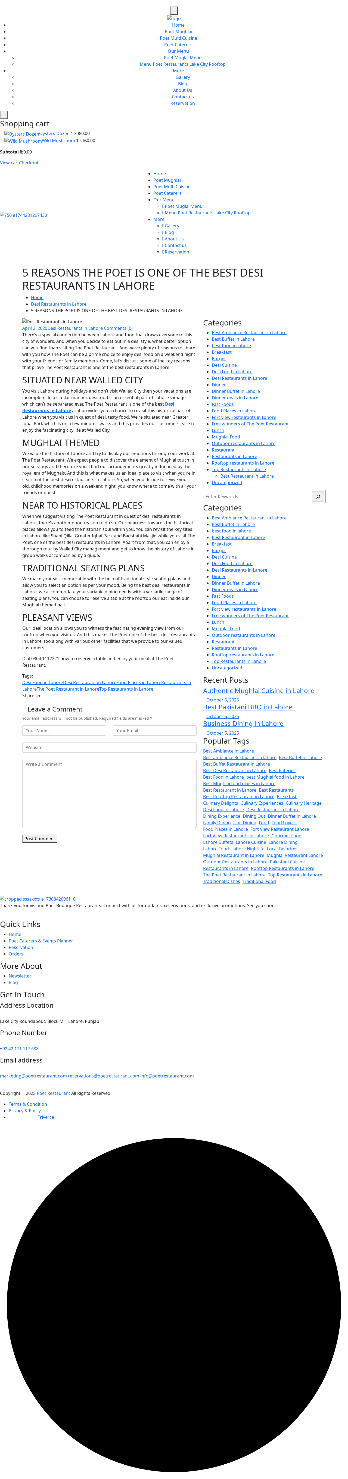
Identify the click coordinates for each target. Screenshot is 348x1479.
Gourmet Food (286, 836)
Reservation (182, 103)
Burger (219, 359)
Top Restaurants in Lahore (126, 689)
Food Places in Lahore (138, 682)
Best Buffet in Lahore (233, 339)
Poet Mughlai (178, 32)
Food (264, 823)
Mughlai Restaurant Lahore (295, 855)
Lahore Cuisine (251, 842)
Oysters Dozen (55, 133)
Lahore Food (216, 849)
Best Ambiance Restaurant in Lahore (249, 333)
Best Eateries (282, 770)
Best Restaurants (276, 790)
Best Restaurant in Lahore (247, 476)
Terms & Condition (28, 1104)
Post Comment (39, 839)
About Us (182, 90)
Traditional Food (259, 881)
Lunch (218, 430)
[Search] (318, 496)
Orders (16, 954)
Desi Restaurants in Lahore (58, 304)
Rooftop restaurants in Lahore (243, 463)
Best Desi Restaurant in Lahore (234, 770)
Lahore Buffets (218, 842)
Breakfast (222, 352)
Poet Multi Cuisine (178, 38)
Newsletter (20, 976)
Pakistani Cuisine (287, 862)
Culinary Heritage (304, 803)
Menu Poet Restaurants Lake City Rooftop (183, 64)
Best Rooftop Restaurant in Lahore (238, 797)
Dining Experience (221, 816)
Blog (182, 84)
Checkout (29, 163)
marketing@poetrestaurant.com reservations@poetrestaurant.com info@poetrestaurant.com (97, 1076)
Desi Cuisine (224, 365)
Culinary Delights (220, 803)
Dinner (219, 385)
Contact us (183, 97)
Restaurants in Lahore (234, 456)
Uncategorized (227, 482)
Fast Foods (223, 404)
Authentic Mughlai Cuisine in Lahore (259, 690)
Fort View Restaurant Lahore (279, 829)
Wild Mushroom (59, 140)
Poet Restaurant (54, 1093)
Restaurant (223, 450)
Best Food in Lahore (223, 777)
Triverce (46, 1117)
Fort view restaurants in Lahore (244, 417)
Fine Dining (244, 823)
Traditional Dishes (221, 881)
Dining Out (254, 816)
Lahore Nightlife (248, 849)
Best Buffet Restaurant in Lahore (236, 764)
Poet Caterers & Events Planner (41, 941)
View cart (9, 163)
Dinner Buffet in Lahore (236, 391)
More (178, 71)
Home (178, 25)
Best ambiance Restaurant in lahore (239, 757)
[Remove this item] (1, 133)
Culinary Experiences (262, 803)
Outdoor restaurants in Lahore (243, 443)
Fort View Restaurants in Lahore (236, 836)
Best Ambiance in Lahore (228, 751)
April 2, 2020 (34, 328)
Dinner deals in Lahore (235, 398)
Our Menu (178, 51)
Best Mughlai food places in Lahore (239, 783)
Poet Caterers (178, 45)
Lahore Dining (283, 842)
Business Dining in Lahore (243, 723)
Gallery (183, 77)
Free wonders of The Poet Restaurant (250, 424)
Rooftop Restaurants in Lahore (282, 868)
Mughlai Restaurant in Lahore (233, 855)
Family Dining (217, 823)
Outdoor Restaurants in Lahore (235, 862)
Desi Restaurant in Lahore (89, 682)
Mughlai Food (226, 437)
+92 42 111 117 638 (19, 1049)
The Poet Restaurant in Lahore (68, 689)
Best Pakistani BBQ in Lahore (248, 706)
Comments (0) (118, 328)
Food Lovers (284, 823)
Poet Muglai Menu (183, 58)
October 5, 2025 (222, 700)
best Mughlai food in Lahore (275, 777)
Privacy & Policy (25, 1111)
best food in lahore (231, 346)
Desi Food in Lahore (42, 682)
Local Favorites (282, 849)
